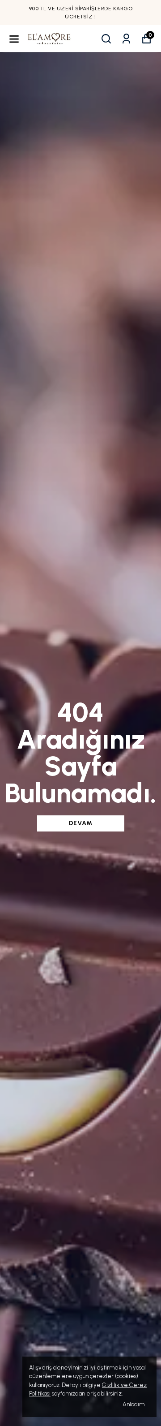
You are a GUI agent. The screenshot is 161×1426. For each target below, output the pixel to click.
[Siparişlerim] (126, 38)
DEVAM (81, 823)
